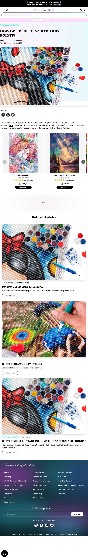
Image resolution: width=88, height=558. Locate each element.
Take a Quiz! (50, 521)
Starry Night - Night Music (64, 175)
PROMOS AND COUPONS (9, 25)
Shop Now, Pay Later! (66, 489)
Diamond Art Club (71, 534)
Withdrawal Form (39, 498)
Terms (13, 534)
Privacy (22, 534)
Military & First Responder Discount (71, 485)
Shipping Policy (38, 489)
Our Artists (8, 494)
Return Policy (37, 494)
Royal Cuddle (23, 175)
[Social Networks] (36, 525)
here (11, 125)
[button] (83, 162)
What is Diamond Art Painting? (15, 481)
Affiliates (61, 494)
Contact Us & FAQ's (40, 477)
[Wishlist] (81, 10)
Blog (5, 498)
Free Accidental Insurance (42, 481)
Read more (10, 296)
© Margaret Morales (23, 177)
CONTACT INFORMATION (11, 437)
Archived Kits (51, 534)
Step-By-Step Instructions (13, 485)
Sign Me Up (77, 514)
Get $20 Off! (38, 521)
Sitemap (39, 534)
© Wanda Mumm (64, 177)
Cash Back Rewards (65, 481)
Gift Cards (62, 477)
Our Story (7, 477)
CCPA (30, 534)
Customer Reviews (11, 489)
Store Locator (9, 502)
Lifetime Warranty (39, 485)
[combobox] (44, 14)
